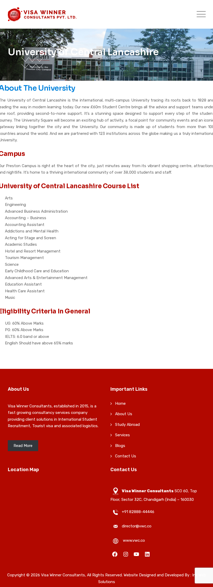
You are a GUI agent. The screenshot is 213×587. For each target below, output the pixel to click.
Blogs (120, 445)
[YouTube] (136, 553)
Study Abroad (127, 424)
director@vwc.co (136, 526)
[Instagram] (126, 553)
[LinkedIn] (147, 553)
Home (120, 403)
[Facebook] (115, 553)
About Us (123, 414)
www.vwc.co (134, 540)
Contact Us (125, 456)
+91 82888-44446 (138, 511)
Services (122, 435)
